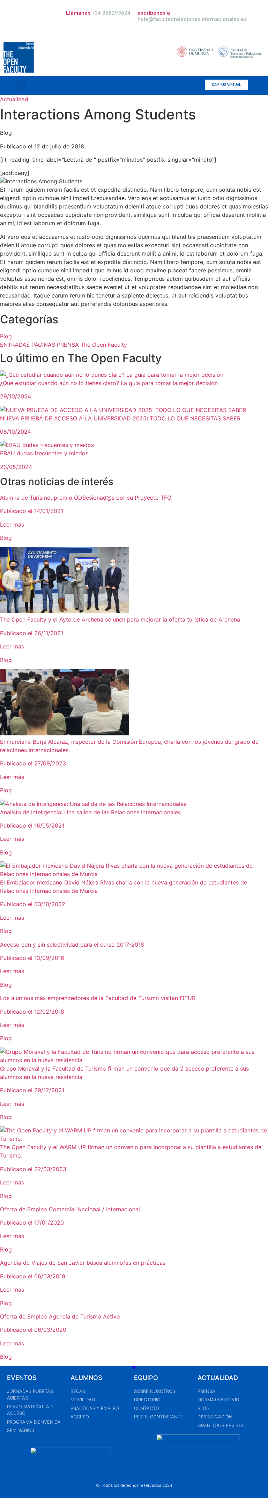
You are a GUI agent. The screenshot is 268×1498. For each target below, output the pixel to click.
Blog (6, 336)
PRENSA (69, 344)
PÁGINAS (44, 344)
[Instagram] (183, 85)
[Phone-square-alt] (141, 85)
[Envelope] (152, 85)
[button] (21, 85)
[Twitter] (173, 85)
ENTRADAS (15, 344)
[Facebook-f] (162, 85)
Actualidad (14, 99)
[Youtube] (194, 85)
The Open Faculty (104, 344)
